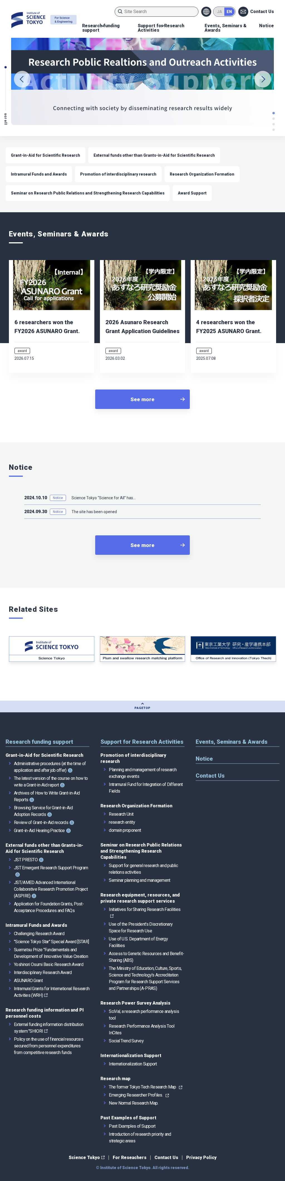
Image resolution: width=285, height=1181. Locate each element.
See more (142, 399)
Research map (115, 1078)
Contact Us (262, 11)
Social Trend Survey (126, 1040)
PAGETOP (142, 708)
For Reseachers (129, 1157)
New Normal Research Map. (133, 1103)
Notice (266, 25)
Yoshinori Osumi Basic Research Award (48, 964)
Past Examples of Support (128, 1117)
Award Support (192, 193)
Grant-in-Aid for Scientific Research (45, 155)
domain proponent (125, 830)
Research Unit (121, 814)
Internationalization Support (130, 1055)
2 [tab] (274, 124)
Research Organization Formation (202, 174)
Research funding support (101, 28)
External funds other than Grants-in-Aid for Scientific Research (154, 155)
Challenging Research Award (39, 933)
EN (229, 11)
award (22, 351)
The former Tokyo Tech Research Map (142, 1087)
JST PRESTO (26, 859)
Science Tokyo (84, 1157)
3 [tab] (274, 118)
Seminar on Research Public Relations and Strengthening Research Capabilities (87, 193)
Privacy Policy (201, 1157)
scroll (6, 119)
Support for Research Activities (161, 28)
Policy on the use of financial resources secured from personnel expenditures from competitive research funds (48, 1046)
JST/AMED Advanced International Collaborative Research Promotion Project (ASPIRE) (51, 889)
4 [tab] (274, 113)
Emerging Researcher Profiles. (136, 1095)
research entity (122, 822)
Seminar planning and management (139, 880)
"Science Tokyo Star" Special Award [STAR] (51, 941)
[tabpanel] (142, 79)
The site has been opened (94, 512)
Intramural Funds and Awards (39, 174)
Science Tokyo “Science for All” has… (104, 498)
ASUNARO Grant (28, 980)
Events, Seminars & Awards (226, 28)
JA (219, 11)
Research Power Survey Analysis (135, 1003)
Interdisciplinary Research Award (43, 972)
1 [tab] (274, 130)
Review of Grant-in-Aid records (41, 822)
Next (262, 79)
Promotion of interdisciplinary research (118, 174)
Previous (22, 79)
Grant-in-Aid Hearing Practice (39, 830)
